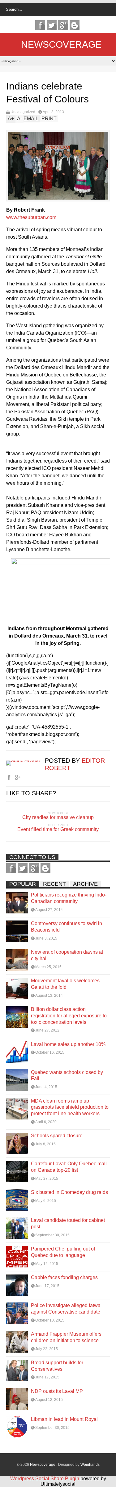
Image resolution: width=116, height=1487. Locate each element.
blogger (74, 25)
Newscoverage (61, 44)
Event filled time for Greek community (58, 829)
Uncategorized (23, 112)
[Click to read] (17, 902)
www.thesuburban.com (31, 217)
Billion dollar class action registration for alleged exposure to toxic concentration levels (69, 1016)
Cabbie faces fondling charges (64, 1277)
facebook (40, 25)
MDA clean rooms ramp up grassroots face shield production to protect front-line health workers (70, 1107)
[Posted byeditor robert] (25, 760)
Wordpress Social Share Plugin (45, 1478)
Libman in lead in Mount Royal (64, 1419)
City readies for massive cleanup (58, 817)
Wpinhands (90, 1464)
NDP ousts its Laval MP (57, 1391)
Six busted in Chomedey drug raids (69, 1192)
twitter (52, 25)
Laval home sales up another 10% (68, 1044)
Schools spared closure (57, 1135)
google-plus (63, 25)
